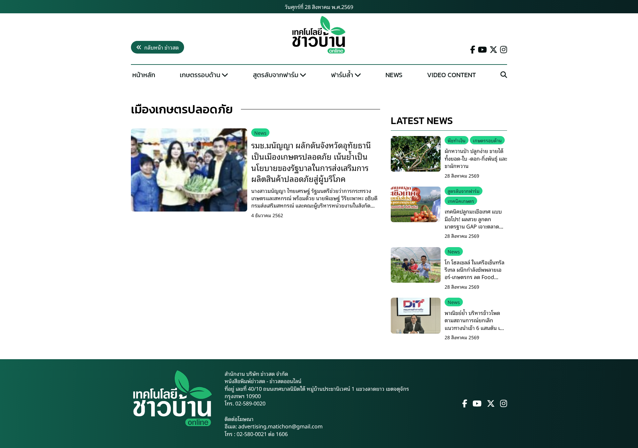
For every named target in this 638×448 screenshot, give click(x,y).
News (393, 75)
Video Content (451, 75)
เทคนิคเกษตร (461, 201)
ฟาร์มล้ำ (342, 75)
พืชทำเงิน (457, 140)
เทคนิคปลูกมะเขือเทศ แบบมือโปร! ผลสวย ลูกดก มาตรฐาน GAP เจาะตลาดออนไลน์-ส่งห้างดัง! (473, 222)
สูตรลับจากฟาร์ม (275, 75)
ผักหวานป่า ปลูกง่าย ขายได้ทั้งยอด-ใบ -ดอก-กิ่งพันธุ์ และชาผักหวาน (476, 158)
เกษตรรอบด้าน (200, 75)
